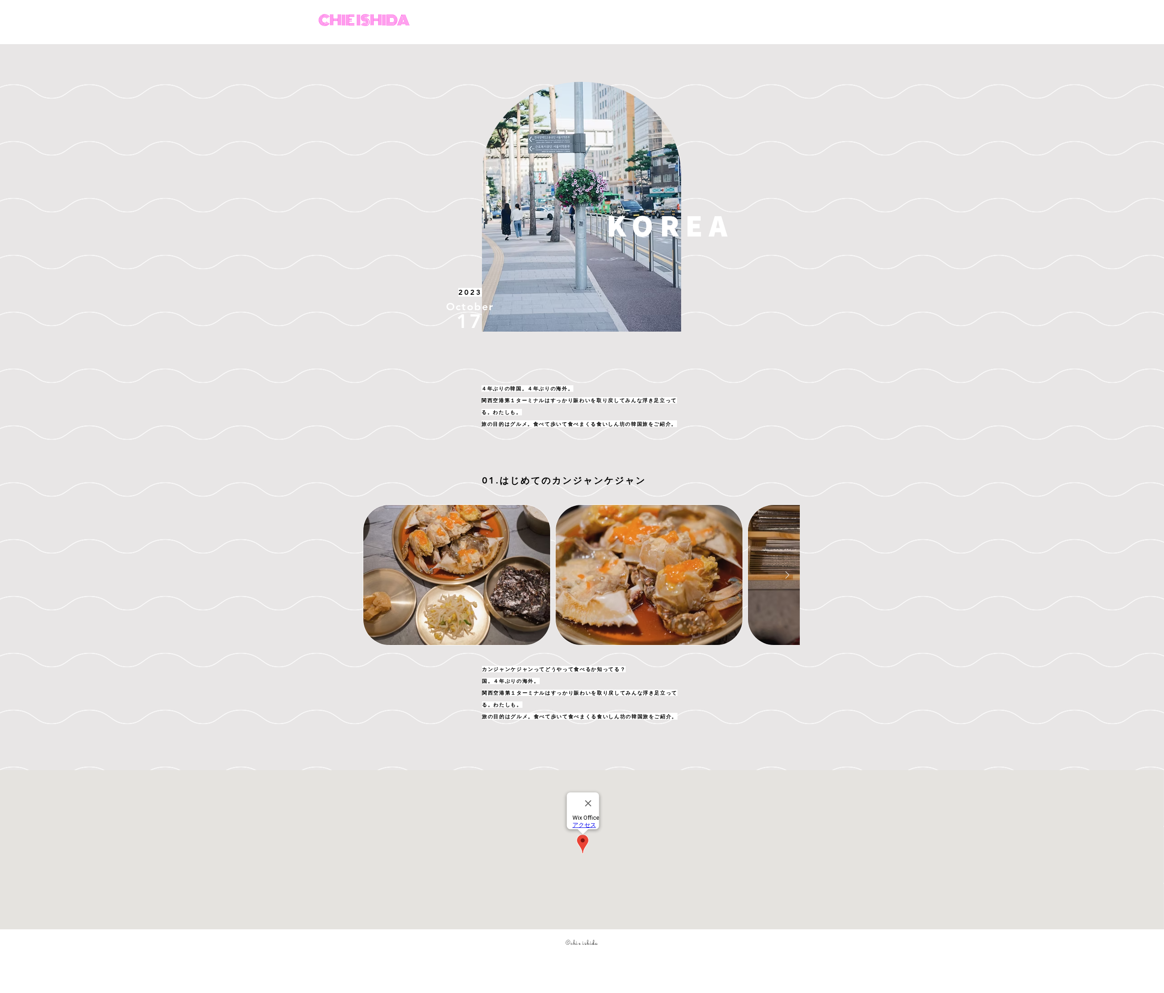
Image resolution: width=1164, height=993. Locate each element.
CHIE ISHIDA (364, 20)
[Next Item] (787, 575)
